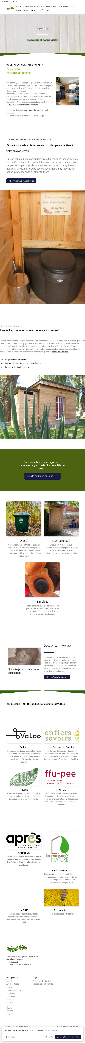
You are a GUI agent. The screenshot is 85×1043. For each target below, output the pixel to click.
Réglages (12, 1037)
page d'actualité (30, 110)
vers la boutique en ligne (40, 476)
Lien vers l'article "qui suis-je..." (56, 677)
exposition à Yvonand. (29, 105)
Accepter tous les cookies (70, 1037)
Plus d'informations (50, 1030)
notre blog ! (66, 645)
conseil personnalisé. (60, 352)
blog (60, 168)
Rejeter (51, 1037)
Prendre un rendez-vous (23, 181)
